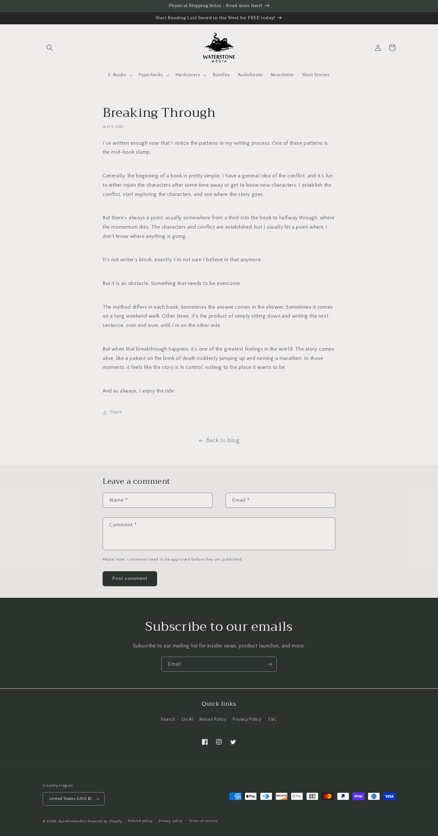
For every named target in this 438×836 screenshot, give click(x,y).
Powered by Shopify (105, 821)
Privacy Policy (247, 719)
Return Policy (213, 719)
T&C (272, 719)
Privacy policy (171, 821)
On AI (187, 719)
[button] (50, 48)
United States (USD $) (70, 798)
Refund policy (140, 821)
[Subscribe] (269, 664)
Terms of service (203, 821)
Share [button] (116, 412)
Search (168, 719)
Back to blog (223, 440)
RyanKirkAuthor (73, 821)
